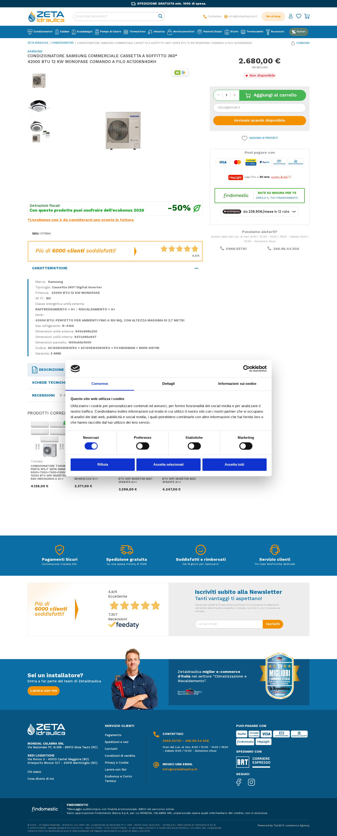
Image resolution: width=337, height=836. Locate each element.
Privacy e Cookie (117, 762)
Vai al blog (273, 16)
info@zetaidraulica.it (180, 769)
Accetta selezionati (168, 465)
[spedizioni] (126, 551)
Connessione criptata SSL (59, 564)
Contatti (111, 749)
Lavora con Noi (115, 769)
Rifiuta (102, 465)
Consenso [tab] (99, 384)
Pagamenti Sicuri (59, 560)
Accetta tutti (234, 465)
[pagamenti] (59, 551)
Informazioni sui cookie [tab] (237, 384)
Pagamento (113, 735)
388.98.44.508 (286, 249)
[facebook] (242, 783)
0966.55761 (236, 249)
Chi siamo (34, 772)
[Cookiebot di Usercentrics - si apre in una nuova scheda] (247, 368)
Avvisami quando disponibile (259, 120)
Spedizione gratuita (126, 560)
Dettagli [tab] (168, 384)
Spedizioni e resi (116, 742)
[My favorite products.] (298, 17)
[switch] (142, 446)
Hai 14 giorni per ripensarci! (200, 564)
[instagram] (255, 783)
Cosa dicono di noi (41, 778)
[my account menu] (291, 17)
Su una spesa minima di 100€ (126, 564)
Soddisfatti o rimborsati (201, 560)
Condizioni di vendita (120, 755)
